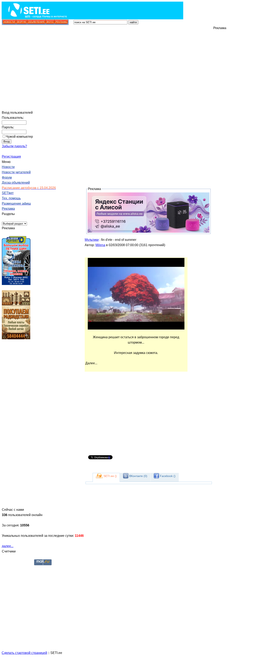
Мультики (92, 239)
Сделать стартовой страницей (24, 653)
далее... (7, 546)
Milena (100, 245)
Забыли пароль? (14, 146)
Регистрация (11, 156)
